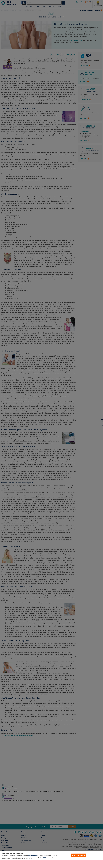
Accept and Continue (79, 855)
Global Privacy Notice (33, 855)
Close (44, 857)
